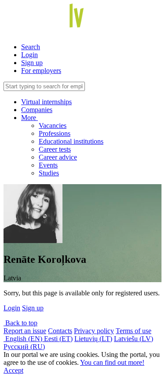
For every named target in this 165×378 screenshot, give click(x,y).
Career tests (55, 149)
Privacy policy (94, 330)
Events (48, 165)
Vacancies (52, 125)
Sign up (32, 62)
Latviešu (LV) (133, 338)
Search (30, 47)
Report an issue (25, 330)
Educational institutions (71, 141)
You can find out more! (112, 362)
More (29, 117)
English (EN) (24, 338)
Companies (36, 109)
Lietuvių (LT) (93, 338)
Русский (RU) (24, 346)
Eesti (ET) (58, 338)
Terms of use (133, 330)
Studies (49, 173)
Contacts (60, 330)
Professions (54, 133)
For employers (41, 70)
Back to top (20, 323)
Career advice (58, 157)
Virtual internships (46, 101)
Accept (13, 370)
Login (29, 54)
